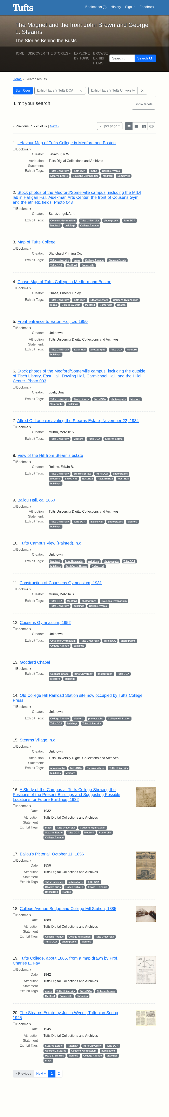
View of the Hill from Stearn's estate (50, 455)
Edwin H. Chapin (97, 887)
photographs (111, 220)
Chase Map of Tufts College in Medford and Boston (64, 281)
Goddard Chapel (35, 662)
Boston (121, 305)
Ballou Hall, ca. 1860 (36, 500)
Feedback (147, 7)
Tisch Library (81, 399)
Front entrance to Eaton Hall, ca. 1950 (53, 321)
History (116, 7)
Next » (54, 126)
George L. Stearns (55, 1050)
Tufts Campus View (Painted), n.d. (51, 543)
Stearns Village (95, 768)
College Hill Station (119, 718)
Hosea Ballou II (74, 887)
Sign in (130, 7)
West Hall (123, 478)
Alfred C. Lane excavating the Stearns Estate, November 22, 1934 (78, 420)
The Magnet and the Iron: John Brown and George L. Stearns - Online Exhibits (23, 8)
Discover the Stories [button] (48, 53)
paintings (93, 561)
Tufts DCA (80, 171)
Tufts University (59, 171)
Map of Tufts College (36, 242)
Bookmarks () (96, 7)
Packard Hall (105, 478)
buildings (70, 225)
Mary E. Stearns (54, 1055)
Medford (108, 176)
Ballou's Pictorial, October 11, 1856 (52, 854)
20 (108, 126)
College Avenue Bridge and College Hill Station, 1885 (68, 908)
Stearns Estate (59, 176)
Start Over (22, 90)
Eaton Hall (80, 349)
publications (75, 882)
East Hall (87, 478)
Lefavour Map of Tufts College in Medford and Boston (67, 143)
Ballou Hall (71, 478)
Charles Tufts (53, 887)
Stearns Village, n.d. (38, 740)
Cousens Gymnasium (85, 176)
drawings (112, 1055)
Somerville (123, 176)
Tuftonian (82, 996)
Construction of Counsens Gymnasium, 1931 (61, 583)
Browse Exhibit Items (100, 58)
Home (19, 53)
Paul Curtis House (76, 566)
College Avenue (111, 171)
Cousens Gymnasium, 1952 (45, 622)
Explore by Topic (82, 56)
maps (93, 171)
